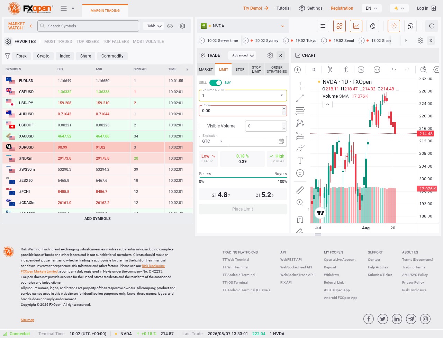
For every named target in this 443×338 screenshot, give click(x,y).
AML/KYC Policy (415, 275)
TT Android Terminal (239, 275)
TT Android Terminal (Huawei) (246, 290)
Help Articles (378, 267)
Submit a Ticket (380, 275)
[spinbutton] (243, 110)
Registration (342, 8)
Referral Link (334, 282)
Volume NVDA (213, 90)
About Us (410, 252)
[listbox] (372, 8)
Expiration (210, 135)
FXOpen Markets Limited (39, 271)
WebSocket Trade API (297, 275)
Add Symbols (97, 218)
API (283, 252)
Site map (27, 320)
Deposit (330, 267)
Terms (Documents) (417, 259)
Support (375, 252)
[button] (282, 95)
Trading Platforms (240, 252)
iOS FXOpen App (337, 290)
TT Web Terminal (236, 259)
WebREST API (291, 259)
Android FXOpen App (341, 298)
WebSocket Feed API (296, 267)
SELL (203, 82)
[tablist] (243, 141)
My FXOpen (333, 252)
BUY (228, 82)
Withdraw (331, 275)
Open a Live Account (339, 259)
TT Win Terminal (235, 267)
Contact (374, 259)
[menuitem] (153, 26)
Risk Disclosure (414, 290)
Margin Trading (105, 10)
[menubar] (153, 26)
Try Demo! (252, 8)
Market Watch (16, 25)
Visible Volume (221, 126)
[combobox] (243, 95)
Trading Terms (413, 267)
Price (206, 105)
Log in (422, 8)
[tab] (206, 69)
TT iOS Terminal (235, 282)
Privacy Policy (413, 282)
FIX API (286, 282)
